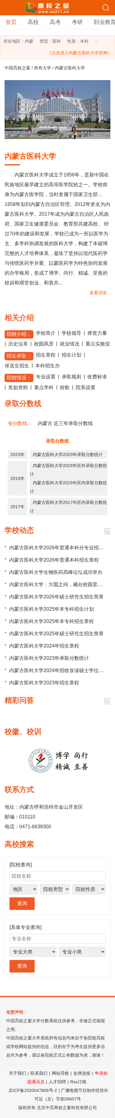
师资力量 (97, 333)
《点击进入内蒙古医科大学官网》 (79, 52)
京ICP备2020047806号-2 (33, 1090)
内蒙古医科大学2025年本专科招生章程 (51, 621)
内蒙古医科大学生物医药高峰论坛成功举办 (55, 572)
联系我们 (39, 1073)
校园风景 (44, 343)
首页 (11, 22)
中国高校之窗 (17, 67)
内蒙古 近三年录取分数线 (65, 423)
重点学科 (44, 387)
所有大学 (42, 67)
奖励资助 (18, 387)
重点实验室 (98, 343)
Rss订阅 (78, 1081)
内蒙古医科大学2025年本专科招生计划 (51, 609)
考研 (77, 22)
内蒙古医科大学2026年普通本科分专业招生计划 (61, 547)
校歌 (65, 387)
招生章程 (46, 355)
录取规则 (71, 376)
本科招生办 (47, 365)
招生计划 (71, 355)
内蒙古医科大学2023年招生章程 (44, 682)
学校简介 (46, 333)
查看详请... (100, 292)
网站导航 (60, 1073)
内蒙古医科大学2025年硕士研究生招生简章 (56, 633)
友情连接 (81, 1073)
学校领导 (71, 333)
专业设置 (46, 376)
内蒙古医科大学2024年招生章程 (44, 645)
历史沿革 (18, 343)
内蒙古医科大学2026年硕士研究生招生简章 (56, 596)
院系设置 (85, 387)
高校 (33, 22)
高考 (55, 22)
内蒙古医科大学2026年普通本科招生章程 (54, 560)
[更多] (106, 531)
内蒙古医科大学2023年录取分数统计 (68, 454)
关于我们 (17, 1073)
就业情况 (69, 343)
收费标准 (97, 376)
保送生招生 (17, 365)
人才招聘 (57, 1081)
